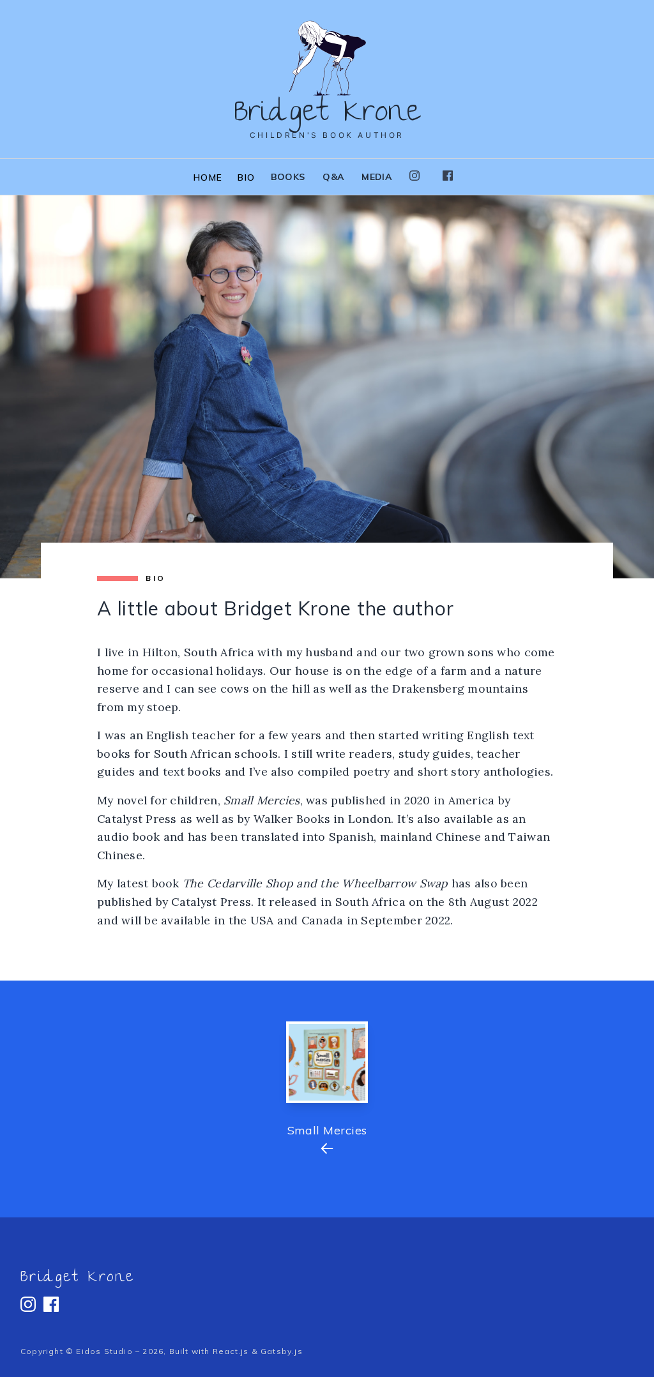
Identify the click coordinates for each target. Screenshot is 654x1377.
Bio (246, 177)
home (208, 177)
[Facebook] (448, 175)
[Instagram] (414, 175)
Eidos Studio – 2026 (120, 1351)
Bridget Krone (77, 1278)
